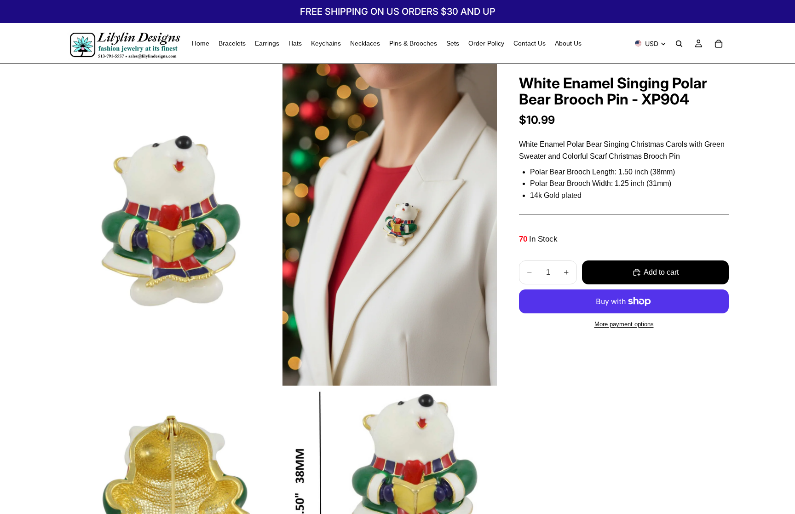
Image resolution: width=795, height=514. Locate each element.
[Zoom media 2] (389, 225)
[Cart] (719, 44)
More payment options (624, 324)
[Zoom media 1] (173, 225)
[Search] (679, 44)
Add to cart (661, 272)
